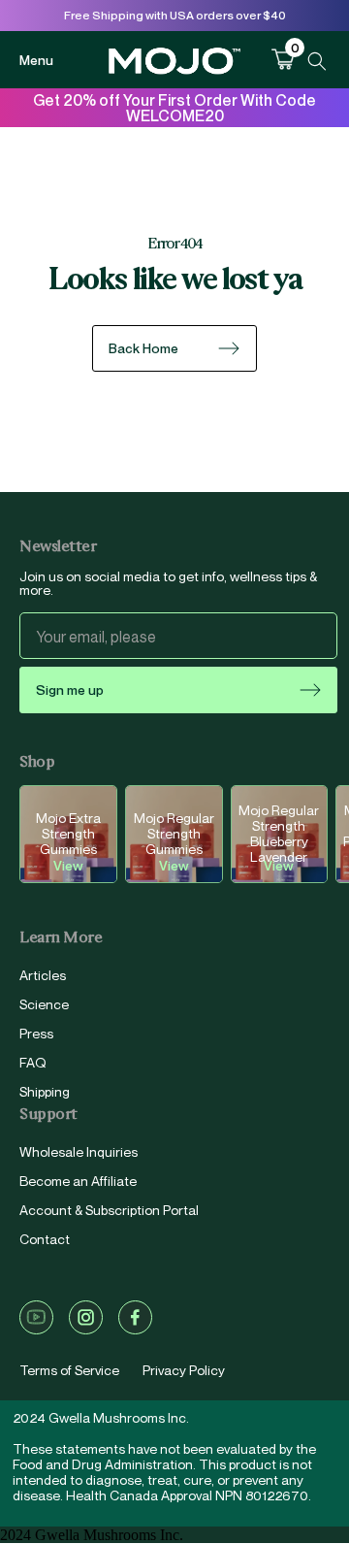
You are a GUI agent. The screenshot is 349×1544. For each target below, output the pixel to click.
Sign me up (70, 689)
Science (44, 1004)
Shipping (44, 1091)
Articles (42, 976)
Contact (44, 1239)
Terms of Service (69, 1370)
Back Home (143, 348)
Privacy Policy (184, 1370)
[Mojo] (175, 61)
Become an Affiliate (78, 1180)
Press (36, 1033)
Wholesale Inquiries (78, 1152)
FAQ (33, 1062)
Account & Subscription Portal (109, 1209)
